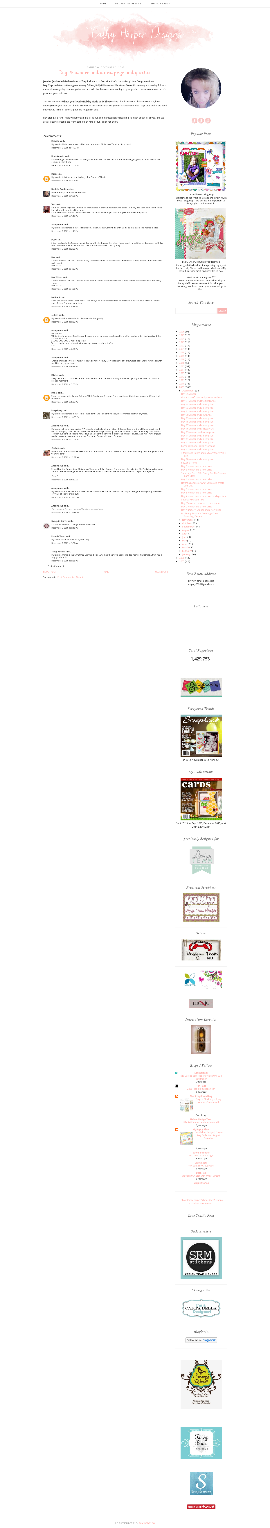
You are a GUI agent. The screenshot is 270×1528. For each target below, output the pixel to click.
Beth (53, 174)
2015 (182, 366)
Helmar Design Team (201, 1119)
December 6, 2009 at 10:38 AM (65, 512)
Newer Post (49, 572)
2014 (182, 369)
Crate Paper (201, 1162)
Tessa (54, 204)
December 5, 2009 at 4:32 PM (64, 269)
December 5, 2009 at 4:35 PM (64, 289)
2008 (182, 558)
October (187, 523)
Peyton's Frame (189, 462)
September (188, 526)
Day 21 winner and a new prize (197, 411)
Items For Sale (159, 3)
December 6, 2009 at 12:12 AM (65, 457)
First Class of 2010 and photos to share (201, 397)
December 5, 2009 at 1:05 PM (64, 196)
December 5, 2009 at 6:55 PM (64, 367)
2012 (182, 376)
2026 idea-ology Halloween (201, 1089)
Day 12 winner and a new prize (197, 442)
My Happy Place (201, 1129)
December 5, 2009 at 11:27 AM (65, 148)
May (184, 540)
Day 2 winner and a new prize (196, 506)
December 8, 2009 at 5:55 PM (64, 561)
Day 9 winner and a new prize (196, 466)
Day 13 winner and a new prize (197, 439)
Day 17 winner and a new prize (197, 425)
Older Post (161, 572)
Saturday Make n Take (192, 499)
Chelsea (55, 448)
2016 (182, 363)
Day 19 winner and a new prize (197, 418)
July (184, 533)
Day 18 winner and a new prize (197, 421)
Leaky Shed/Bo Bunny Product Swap (201, 261)
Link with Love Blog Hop (201, 194)
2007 (182, 561)
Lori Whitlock (201, 1072)
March (185, 547)
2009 (182, 387)
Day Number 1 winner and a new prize (201, 510)
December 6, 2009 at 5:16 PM (64, 528)
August (186, 530)
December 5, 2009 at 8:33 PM (64, 402)
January (186, 554)
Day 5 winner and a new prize (196, 492)
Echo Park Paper (201, 1152)
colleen (55, 315)
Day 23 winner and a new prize (197, 404)
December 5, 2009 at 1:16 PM (64, 231)
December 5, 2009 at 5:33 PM (64, 322)
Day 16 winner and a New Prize (197, 428)
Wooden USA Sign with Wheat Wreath (201, 1176)
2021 (182, 349)
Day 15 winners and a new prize (198, 432)
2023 (182, 342)
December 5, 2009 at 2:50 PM (64, 249)
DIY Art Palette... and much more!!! (201, 1122)
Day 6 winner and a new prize (196, 489)
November (188, 519)
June (184, 537)
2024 (182, 338)
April (185, 544)
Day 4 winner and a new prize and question (203, 496)
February (187, 551)
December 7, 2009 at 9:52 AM (64, 543)
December (188, 390)
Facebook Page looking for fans (198, 446)
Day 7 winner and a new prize (196, 479)
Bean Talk (201, 1172)
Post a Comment (56, 566)
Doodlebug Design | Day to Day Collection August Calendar (209, 1135)
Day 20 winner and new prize (196, 415)
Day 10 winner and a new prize (197, 459)
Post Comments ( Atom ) (70, 577)
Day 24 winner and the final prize (198, 401)
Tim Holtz (201, 1086)
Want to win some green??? (201, 277)
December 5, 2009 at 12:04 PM (65, 165)
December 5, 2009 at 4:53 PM (64, 306)
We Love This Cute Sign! (201, 1155)
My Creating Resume (128, 3)
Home (103, 3)
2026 (182, 331)
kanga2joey (56, 410)
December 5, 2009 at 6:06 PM (64, 349)
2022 (182, 345)
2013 (182, 373)
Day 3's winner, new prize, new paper (200, 503)
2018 (182, 359)
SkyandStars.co (147, 1523)
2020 (182, 352)
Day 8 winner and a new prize (196, 469)
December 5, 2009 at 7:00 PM (64, 384)
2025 (182, 335)
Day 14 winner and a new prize (197, 435)
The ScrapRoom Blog (201, 1096)
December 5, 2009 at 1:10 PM (64, 216)
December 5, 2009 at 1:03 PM (64, 181)
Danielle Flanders (59, 189)
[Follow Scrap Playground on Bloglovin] (201, 1342)
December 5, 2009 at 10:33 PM (65, 417)
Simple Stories (201, 1183)
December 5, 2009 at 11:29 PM (65, 440)
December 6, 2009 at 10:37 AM (65, 497)
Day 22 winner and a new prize (197, 408)
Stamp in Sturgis (59, 521)
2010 (182, 383)
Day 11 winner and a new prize (197, 449)
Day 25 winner (188, 394)
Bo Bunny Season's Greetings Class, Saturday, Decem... (200, 515)
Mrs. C (54, 393)
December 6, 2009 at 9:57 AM (64, 480)
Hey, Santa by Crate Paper (201, 1165)
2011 (182, 380)
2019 (182, 356)
